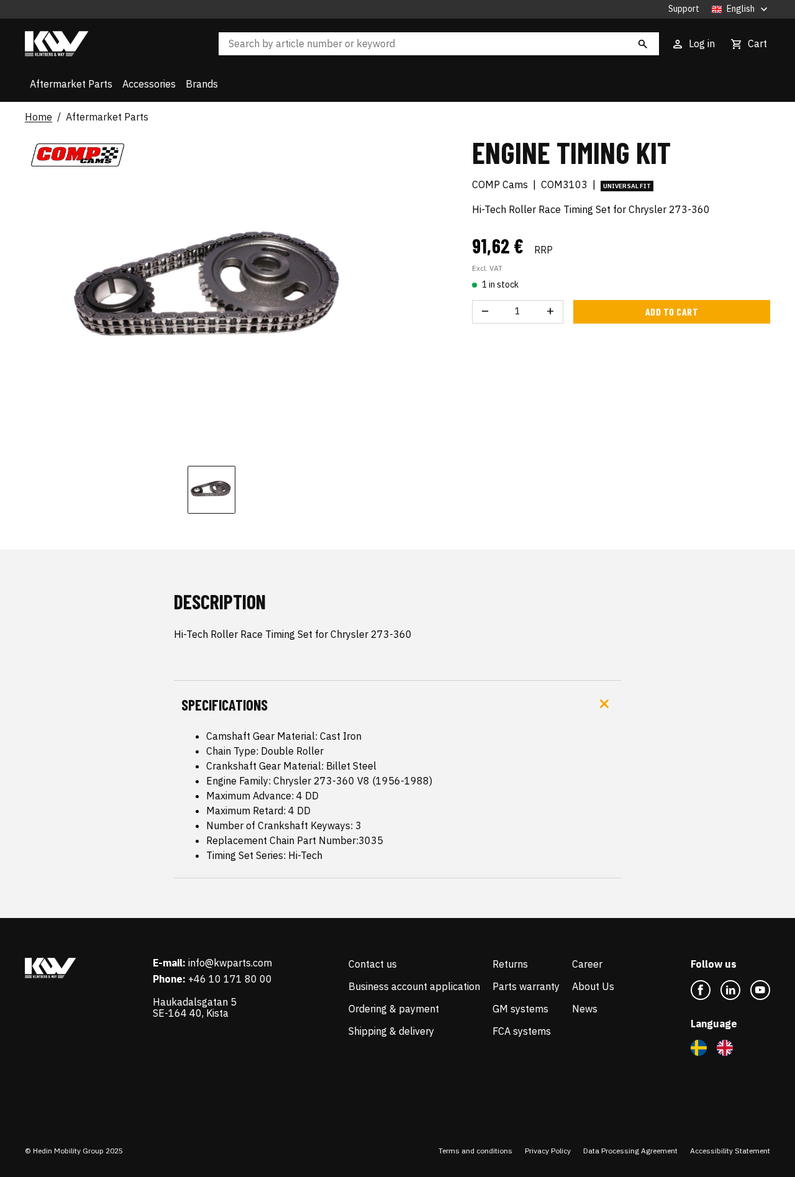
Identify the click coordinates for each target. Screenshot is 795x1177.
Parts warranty (526, 986)
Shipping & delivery (391, 1031)
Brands (202, 84)
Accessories (149, 84)
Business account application (414, 986)
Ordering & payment (393, 1008)
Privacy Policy (548, 1150)
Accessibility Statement (730, 1150)
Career (587, 964)
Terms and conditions (475, 1150)
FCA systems (522, 1031)
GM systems (520, 1008)
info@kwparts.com (230, 963)
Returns (510, 964)
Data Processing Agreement (630, 1150)
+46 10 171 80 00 (230, 979)
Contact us (372, 964)
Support (683, 9)
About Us (593, 986)
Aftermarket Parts (71, 84)
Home (38, 117)
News (584, 1008)
